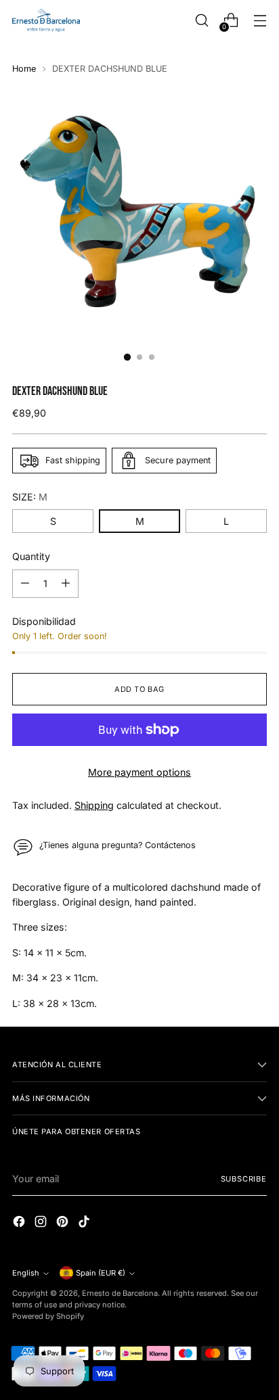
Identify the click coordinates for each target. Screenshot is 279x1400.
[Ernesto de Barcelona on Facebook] (20, 1223)
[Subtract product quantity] (25, 583)
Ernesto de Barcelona (120, 1293)
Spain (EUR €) (100, 1273)
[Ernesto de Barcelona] (46, 20)
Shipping (94, 805)
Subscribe (244, 1179)
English (25, 1273)
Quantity (31, 556)
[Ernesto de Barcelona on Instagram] (42, 1223)
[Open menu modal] (260, 20)
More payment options (139, 772)
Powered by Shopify (48, 1316)
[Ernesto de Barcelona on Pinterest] (64, 1223)
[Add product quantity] (65, 583)
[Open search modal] (201, 20)
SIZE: (29, 497)
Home (24, 69)
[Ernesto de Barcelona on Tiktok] (85, 1223)
